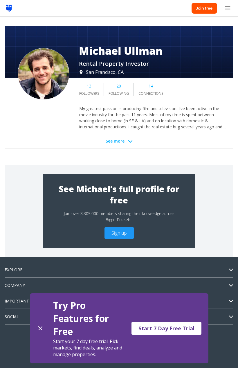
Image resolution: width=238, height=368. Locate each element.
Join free (204, 8)
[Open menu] (227, 8)
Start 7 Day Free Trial (166, 328)
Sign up (119, 233)
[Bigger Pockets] (9, 8)
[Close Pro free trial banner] (40, 328)
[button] (119, 328)
